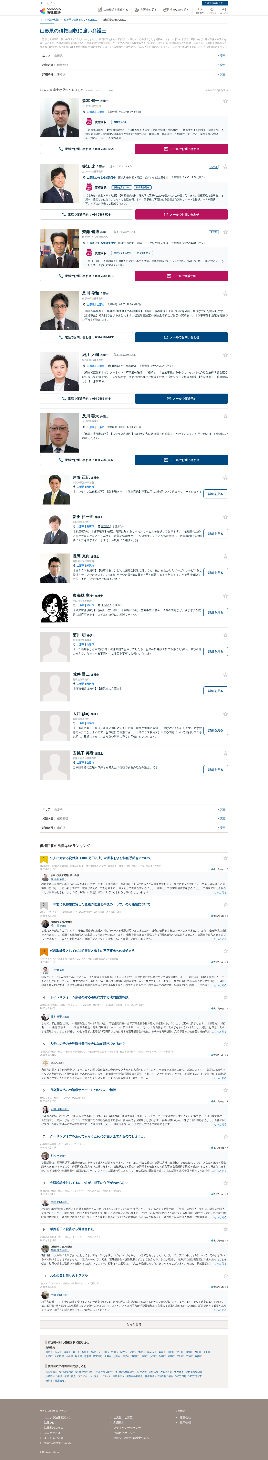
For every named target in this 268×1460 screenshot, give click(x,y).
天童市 (132, 1352)
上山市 (105, 1352)
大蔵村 (107, 1356)
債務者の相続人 (134, 1376)
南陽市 (162, 1352)
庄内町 (189, 1356)
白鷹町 (162, 1356)
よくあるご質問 (53, 1437)
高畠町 (135, 1356)
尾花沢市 (152, 1352)
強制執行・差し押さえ (160, 1371)
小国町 (153, 1356)
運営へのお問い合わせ (58, 1443)
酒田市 (76, 1352)
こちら (109, 90)
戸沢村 (125, 1356)
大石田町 (59, 1356)
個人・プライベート (81, 1376)
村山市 (114, 1352)
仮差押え (179, 1371)
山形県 (91, 111)
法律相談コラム (53, 1427)
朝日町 (207, 1352)
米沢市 (90, 486)
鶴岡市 (67, 1352)
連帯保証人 (118, 1376)
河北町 (189, 1352)
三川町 (180, 1356)
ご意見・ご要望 (123, 1417)
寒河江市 (95, 1352)
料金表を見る (120, 122)
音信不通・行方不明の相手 (159, 1376)
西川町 (198, 1352)
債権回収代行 (66, 1371)
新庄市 (90, 526)
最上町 (78, 1356)
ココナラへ (49, 3)
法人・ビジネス (102, 1376)
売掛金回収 (51, 1371)
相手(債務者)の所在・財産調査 (131, 1371)
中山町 (180, 1352)
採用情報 (185, 1422)
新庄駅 (105, 526)
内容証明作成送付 (103, 1371)
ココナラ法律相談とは (58, 1417)
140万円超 (180, 1376)
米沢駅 (105, 605)
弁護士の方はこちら (215, 3)
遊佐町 (198, 1356)
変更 (223, 55)
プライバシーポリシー (127, 1427)
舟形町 (87, 1356)
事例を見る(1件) (121, 187)
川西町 (144, 1356)
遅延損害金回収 (194, 1371)
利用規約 (118, 1422)
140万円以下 (195, 1376)
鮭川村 (116, 1356)
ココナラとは (52, 1432)
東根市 (141, 1352)
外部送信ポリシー (124, 1432)
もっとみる (134, 1324)
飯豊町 (171, 1356)
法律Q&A (49, 1422)
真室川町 (97, 1356)
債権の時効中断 (83, 1371)
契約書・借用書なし (56, 1380)
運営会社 (185, 1417)
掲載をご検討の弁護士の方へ (131, 1437)
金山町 (69, 1356)
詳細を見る (215, 493)
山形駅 (116, 365)
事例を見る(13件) (122, 253)
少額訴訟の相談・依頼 (57, 1376)
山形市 (100, 111)
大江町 (49, 1356)
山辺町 (171, 1352)
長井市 (123, 1352)
